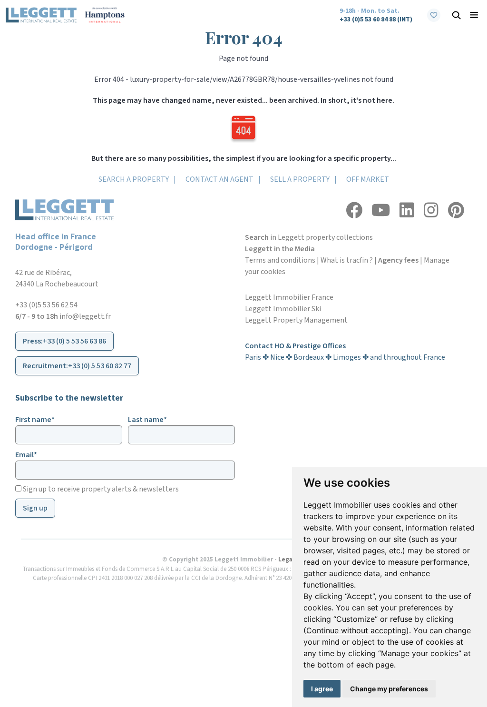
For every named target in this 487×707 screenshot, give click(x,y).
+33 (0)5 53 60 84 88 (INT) (376, 19)
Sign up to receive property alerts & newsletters (100, 489)
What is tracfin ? (347, 260)
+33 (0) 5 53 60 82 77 (99, 366)
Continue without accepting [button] (356, 630)
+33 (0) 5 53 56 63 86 (74, 341)
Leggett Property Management (296, 320)
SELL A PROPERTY (300, 179)
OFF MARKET (367, 179)
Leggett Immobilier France (289, 297)
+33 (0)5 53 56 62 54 (46, 305)
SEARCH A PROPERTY (133, 179)
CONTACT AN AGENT (219, 179)
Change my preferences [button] (389, 689)
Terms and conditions (280, 260)
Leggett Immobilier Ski (283, 309)
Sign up (35, 508)
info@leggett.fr (85, 316)
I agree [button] (322, 689)
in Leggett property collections (309, 237)
